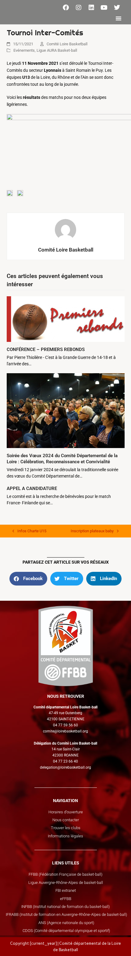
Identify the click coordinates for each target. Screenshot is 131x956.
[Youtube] (104, 8)
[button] (118, 18)
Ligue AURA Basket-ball (57, 50)
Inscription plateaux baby (92, 530)
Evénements (24, 50)
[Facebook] (66, 8)
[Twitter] (117, 8)
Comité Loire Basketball (67, 44)
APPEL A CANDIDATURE (32, 488)
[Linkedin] (91, 8)
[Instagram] (79, 8)
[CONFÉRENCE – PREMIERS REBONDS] (66, 318)
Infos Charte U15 (29, 530)
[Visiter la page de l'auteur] (65, 229)
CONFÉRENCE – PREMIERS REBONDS (46, 349)
